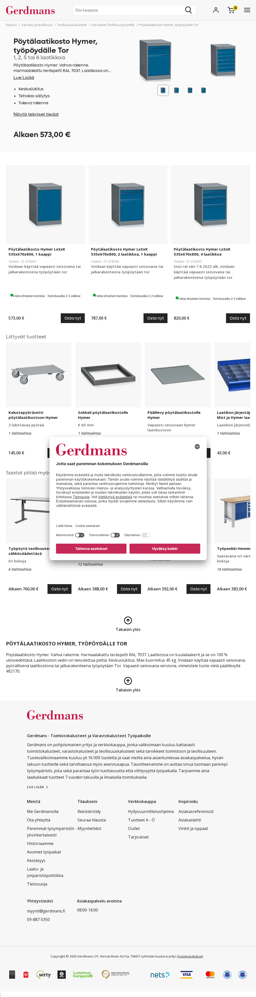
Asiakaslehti (189, 820)
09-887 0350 (38, 919)
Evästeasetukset (190, 956)
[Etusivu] (32, 10)
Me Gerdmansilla (42, 811)
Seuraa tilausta (92, 820)
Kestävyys (36, 860)
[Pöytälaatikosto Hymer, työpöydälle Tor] (163, 90)
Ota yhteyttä (38, 820)
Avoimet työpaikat (44, 852)
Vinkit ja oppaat (193, 828)
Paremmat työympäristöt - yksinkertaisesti (51, 832)
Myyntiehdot (89, 828)
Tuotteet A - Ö (141, 820)
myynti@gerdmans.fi (46, 911)
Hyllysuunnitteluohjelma (151, 811)
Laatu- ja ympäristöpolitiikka (45, 872)
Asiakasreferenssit (196, 811)
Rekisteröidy (89, 811)
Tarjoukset (138, 837)
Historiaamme (40, 843)
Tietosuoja (37, 884)
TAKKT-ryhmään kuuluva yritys (153, 956)
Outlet (134, 828)
